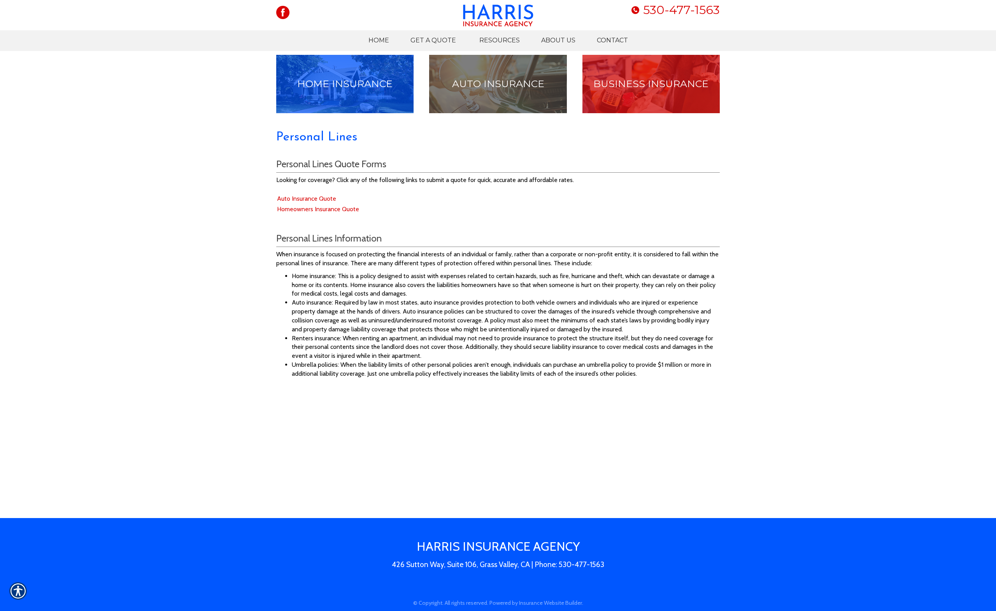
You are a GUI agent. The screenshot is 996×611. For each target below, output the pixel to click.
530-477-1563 (681, 10)
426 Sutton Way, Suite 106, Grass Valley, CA (461, 564)
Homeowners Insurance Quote (318, 209)
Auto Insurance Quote (306, 198)
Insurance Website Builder (550, 602)
